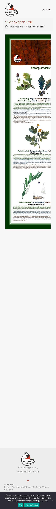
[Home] (6, 26)
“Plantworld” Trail (35, 26)
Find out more (32, 505)
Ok (20, 505)
